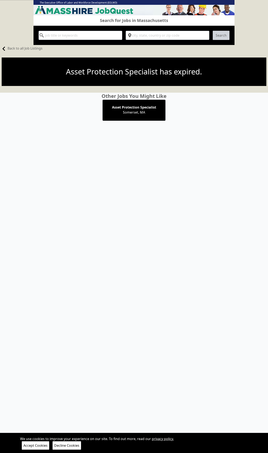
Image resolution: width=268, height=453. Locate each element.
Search (221, 35)
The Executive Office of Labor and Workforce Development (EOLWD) (78, 2)
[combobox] (80, 35)
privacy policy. (163, 438)
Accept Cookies (35, 445)
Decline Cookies (66, 445)
